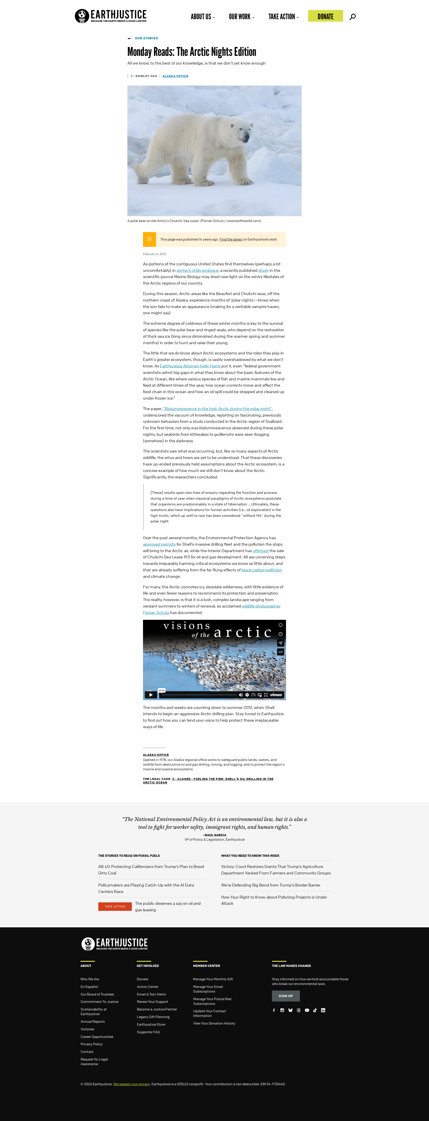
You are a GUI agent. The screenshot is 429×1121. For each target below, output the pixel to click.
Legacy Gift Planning (153, 1016)
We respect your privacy (131, 1084)
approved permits (159, 544)
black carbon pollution (262, 569)
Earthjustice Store (151, 1024)
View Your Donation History (214, 1023)
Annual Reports (93, 1021)
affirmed (261, 550)
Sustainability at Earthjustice (94, 1011)
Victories (87, 1029)
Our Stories (146, 38)
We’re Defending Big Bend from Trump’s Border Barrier (270, 884)
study (263, 270)
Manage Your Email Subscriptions (208, 988)
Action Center (147, 986)
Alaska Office (175, 76)
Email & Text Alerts (151, 994)
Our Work (239, 16)
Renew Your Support (152, 1001)
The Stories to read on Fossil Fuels (129, 855)
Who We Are (89, 979)
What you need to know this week (250, 855)
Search (352, 16)
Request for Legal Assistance (94, 1061)
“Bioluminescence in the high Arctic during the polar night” (217, 408)
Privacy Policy (92, 1044)
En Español (89, 986)
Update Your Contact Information (209, 1013)
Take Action (282, 16)
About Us (201, 16)
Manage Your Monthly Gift (213, 979)
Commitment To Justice (99, 1001)
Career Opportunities (97, 1036)
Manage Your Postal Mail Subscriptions (212, 1001)
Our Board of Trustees (97, 994)
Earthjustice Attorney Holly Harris (190, 365)
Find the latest (231, 239)
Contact (87, 1051)
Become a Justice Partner (157, 1009)
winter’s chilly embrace (197, 270)
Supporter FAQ (148, 1032)
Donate (326, 16)
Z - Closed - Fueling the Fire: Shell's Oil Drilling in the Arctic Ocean (208, 780)
